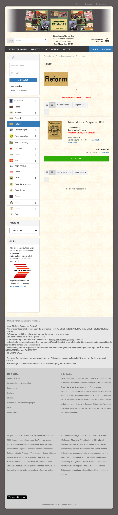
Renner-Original (21, 130)
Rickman (18, 149)
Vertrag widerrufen (16, 497)
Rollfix (17, 178)
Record (18, 118)
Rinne (17, 155)
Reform (18, 124)
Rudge (17, 196)
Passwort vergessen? (18, 90)
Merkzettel (102, 4)
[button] (78, 4)
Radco (17, 107)
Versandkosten (13, 378)
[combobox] (64, 105)
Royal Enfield (20, 190)
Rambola (18, 112)
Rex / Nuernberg (21, 142)
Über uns (106, 49)
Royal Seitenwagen (23, 184)
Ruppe (17, 208)
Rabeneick (18, 101)
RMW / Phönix (20, 166)
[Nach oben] (110, 510)
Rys (16, 214)
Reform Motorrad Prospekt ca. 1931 (86, 122)
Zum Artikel (76, 159)
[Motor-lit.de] (59, 20)
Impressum (12, 388)
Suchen (94, 49)
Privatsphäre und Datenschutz (19, 383)
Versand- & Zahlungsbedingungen (21, 403)
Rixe (16, 160)
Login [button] (89, 4)
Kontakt (10, 393)
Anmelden (23, 80)
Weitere (67, 49)
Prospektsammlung (17, 49)
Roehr (17, 172)
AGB (9, 408)
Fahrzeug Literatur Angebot (45, 49)
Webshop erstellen (49, 505)
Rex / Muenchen (21, 136)
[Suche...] (45, 40)
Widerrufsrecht (13, 412)
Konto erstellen (15, 86)
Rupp (17, 202)
